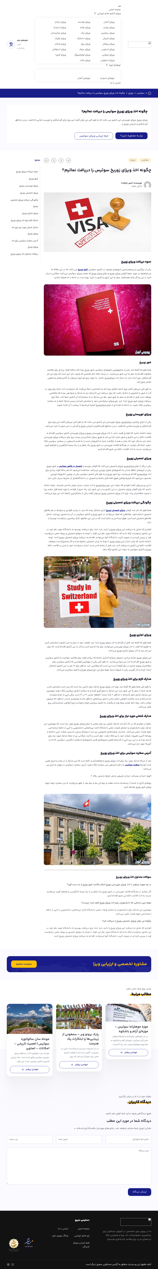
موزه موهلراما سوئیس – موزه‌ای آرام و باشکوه (131, 1029)
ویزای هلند (85, 27)
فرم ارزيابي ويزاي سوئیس (93, 136)
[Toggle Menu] (119, 6)
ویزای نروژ (85, 44)
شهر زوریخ (83, 269)
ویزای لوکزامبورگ (82, 55)
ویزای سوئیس (107, 33)
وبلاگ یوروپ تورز (60, 1236)
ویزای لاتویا (60, 55)
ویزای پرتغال (108, 44)
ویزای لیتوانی (108, 55)
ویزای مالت (85, 60)
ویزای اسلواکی (59, 49)
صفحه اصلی (115, 9)
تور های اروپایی (81, 1236)
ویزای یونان (108, 27)
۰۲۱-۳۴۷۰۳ (22, 40)
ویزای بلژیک (60, 38)
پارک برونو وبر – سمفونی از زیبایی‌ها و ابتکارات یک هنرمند (80, 1039)
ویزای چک (85, 33)
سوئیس (141, 93)
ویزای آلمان (109, 22)
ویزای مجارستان (58, 33)
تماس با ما (115, 83)
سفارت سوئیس (132, 765)
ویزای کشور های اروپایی (109, 13)
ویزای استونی (108, 49)
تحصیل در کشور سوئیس (70, 466)
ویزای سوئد (84, 49)
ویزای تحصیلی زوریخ (115, 510)
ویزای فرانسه (84, 22)
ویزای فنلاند (60, 44)
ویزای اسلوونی (107, 60)
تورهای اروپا (115, 65)
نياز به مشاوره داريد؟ (131, 136)
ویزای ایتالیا (60, 22)
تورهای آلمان (83, 78)
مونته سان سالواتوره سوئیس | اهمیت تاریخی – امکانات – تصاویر (31, 1044)
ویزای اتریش (108, 38)
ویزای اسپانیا (60, 27)
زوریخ (130, 93)
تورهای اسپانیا (107, 78)
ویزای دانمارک (83, 38)
